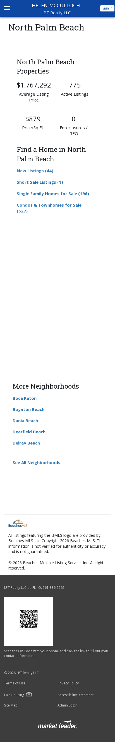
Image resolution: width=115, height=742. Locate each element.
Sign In (107, 8)
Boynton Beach (28, 409)
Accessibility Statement (76, 695)
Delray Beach (26, 443)
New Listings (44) (35, 170)
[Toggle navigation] (6, 8)
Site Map (11, 705)
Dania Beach (25, 420)
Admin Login (67, 705)
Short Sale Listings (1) (40, 182)
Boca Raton (25, 398)
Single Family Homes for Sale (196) (53, 193)
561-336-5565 (53, 587)
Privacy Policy (68, 683)
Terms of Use (14, 683)
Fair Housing (14, 695)
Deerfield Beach (29, 431)
